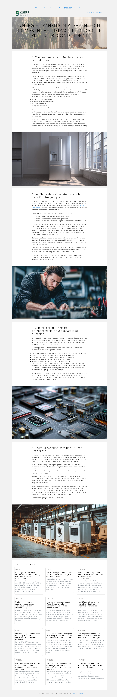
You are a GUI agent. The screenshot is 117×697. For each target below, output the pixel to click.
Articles (99, 13)
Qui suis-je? (90, 13)
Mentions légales (77, 693)
